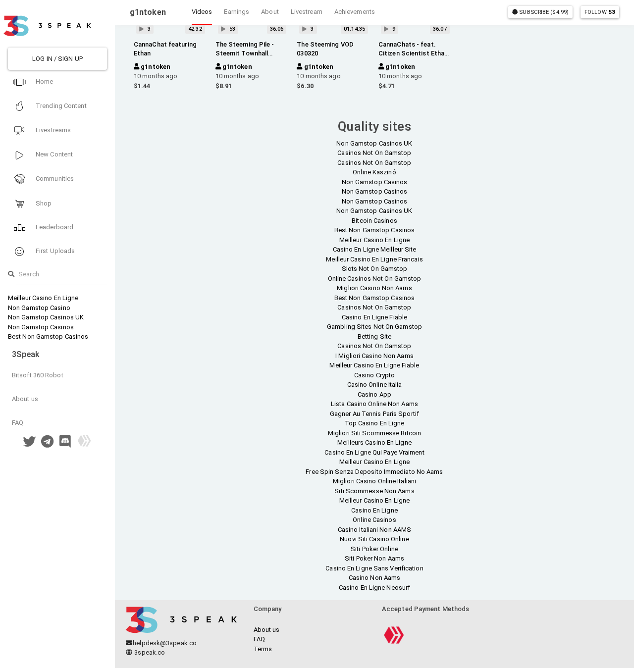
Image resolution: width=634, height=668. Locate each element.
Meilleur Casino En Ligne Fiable (374, 365)
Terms (263, 649)
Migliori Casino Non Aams (374, 288)
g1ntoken (154, 66)
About (270, 11)
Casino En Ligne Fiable (374, 317)
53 (611, 11)
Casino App (374, 394)
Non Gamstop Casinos (41, 327)
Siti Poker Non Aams (374, 558)
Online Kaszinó (374, 172)
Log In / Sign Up (57, 58)
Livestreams (52, 130)
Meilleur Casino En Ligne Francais (374, 259)
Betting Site (374, 336)
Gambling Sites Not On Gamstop (374, 326)
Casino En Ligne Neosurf (374, 587)
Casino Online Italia (374, 384)
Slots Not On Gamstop (375, 268)
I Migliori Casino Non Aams (374, 356)
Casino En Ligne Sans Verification (374, 568)
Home (43, 81)
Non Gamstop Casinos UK (46, 317)
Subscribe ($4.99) (543, 11)
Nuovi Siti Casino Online (374, 539)
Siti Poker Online (374, 549)
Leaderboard (53, 227)
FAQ (17, 422)
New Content (53, 154)
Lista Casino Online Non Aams (374, 404)
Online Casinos (374, 519)
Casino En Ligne (374, 510)
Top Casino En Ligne (375, 423)
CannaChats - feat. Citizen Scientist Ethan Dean (413, 53)
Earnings (236, 11)
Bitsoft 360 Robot (37, 375)
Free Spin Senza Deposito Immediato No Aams (374, 471)
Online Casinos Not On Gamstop (375, 278)
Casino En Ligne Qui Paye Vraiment (374, 452)
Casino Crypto (374, 375)
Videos (202, 11)
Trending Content (60, 105)
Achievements (354, 11)
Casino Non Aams (375, 577)
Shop (43, 203)
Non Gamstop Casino (39, 307)
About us (25, 399)
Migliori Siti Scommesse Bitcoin (374, 433)
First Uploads (54, 251)
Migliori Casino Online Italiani (374, 481)
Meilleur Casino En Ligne (43, 298)
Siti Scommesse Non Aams (374, 491)
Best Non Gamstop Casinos (48, 336)
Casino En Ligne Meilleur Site (375, 249)
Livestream (306, 11)
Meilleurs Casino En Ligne (374, 442)
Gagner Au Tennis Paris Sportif (374, 413)
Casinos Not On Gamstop (374, 152)
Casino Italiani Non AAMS (374, 529)
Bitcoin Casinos (374, 220)
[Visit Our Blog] (84, 444)
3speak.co (149, 652)
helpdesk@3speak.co (165, 643)
